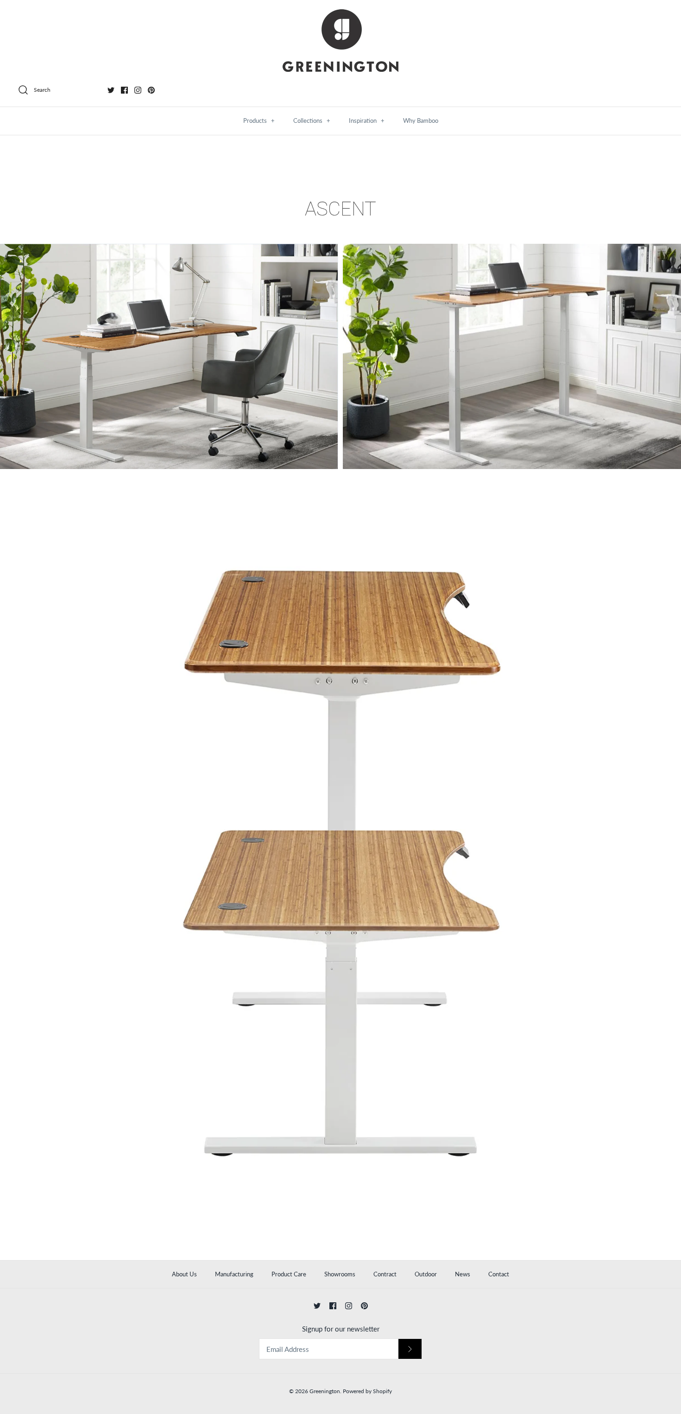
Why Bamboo (420, 120)
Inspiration (367, 120)
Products (259, 120)
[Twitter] (110, 90)
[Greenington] (340, 40)
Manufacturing (234, 1274)
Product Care (288, 1274)
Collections (311, 120)
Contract (385, 1274)
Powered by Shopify (367, 1391)
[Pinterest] (151, 90)
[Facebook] (124, 90)
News (462, 1274)
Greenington (324, 1391)
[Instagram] (137, 90)
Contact (498, 1274)
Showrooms (339, 1274)
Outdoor (426, 1274)
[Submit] (410, 1349)
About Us (184, 1274)
